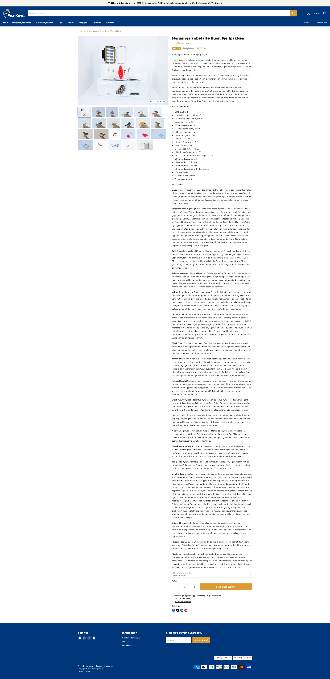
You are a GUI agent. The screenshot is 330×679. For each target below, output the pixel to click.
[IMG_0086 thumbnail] (128, 134)
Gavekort (109, 22)
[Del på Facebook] (173, 610)
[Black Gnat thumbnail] (85, 134)
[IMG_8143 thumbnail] (100, 145)
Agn (60, 22)
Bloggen (83, 22)
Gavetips (96, 22)
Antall (174, 581)
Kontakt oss (321, 22)
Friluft (71, 22)
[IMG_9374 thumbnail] (113, 123)
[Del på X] (177, 610)
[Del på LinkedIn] (181, 610)
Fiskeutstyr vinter (44, 22)
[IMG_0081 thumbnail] (85, 145)
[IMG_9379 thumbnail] (98, 112)
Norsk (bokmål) (222, 658)
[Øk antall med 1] (194, 586)
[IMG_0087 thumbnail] (143, 134)
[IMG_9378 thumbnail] (112, 112)
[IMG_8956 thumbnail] (129, 145)
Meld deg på (201, 640)
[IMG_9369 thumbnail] (84, 123)
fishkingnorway (182, 43)
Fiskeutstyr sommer (21, 22)
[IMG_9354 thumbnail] (155, 112)
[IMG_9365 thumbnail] (126, 112)
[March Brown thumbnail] (101, 134)
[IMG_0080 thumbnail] (158, 134)
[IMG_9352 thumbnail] (141, 112)
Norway (241, 658)
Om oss (308, 22)
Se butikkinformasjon (183, 602)
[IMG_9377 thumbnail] (128, 123)
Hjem (5, 22)
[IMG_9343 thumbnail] (142, 123)
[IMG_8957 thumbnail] (115, 145)
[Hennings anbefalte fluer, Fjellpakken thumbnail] (99, 123)
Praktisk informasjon (131, 638)
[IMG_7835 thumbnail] (145, 145)
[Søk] (293, 13)
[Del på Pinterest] (185, 610)
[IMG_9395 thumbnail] (84, 112)
